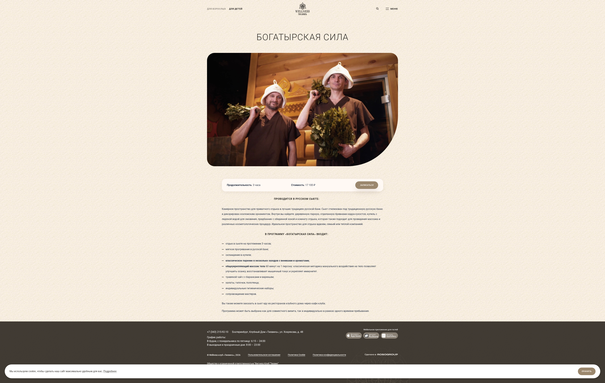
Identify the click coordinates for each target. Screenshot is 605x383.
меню (394, 9)
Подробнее (110, 371)
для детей (235, 9)
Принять (587, 371)
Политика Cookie (296, 355)
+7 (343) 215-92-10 (217, 331)
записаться (366, 185)
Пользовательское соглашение (264, 355)
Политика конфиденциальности (329, 355)
